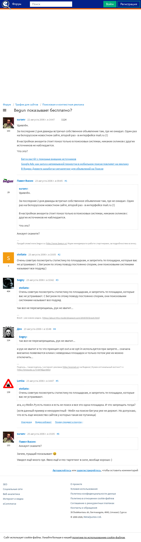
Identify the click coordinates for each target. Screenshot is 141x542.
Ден (19, 329)
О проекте (76, 484)
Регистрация (128, 4)
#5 (57, 380)
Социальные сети (13, 489)
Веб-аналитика (11, 494)
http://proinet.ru (71, 367)
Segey (20, 280)
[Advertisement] (70, 18)
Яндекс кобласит (43, 422)
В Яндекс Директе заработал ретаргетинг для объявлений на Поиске (62, 168)
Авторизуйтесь (62, 470)
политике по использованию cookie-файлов (98, 537)
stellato (21, 254)
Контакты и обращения (83, 507)
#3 (57, 280)
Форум (7, 104)
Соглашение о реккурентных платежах (92, 503)
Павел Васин (25, 180)
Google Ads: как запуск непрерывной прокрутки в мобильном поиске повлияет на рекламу (75, 164)
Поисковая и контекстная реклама (63, 104)
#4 (54, 329)
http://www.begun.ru (56, 243)
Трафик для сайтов (26, 104)
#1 (66, 180)
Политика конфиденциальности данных (93, 493)
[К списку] (10, 111)
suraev (21, 119)
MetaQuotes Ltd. (93, 517)
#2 (59, 254)
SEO (5, 484)
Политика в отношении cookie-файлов (92, 498)
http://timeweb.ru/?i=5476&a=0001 (34, 369)
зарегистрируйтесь (89, 470)
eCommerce (9, 503)
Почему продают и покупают (69, 422)
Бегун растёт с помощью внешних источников (48, 159)
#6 (58, 433)
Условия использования (83, 488)
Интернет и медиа (13, 498)
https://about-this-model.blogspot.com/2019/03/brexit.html (71, 317)
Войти (110, 4)
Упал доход (26, 422)
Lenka (20, 380)
